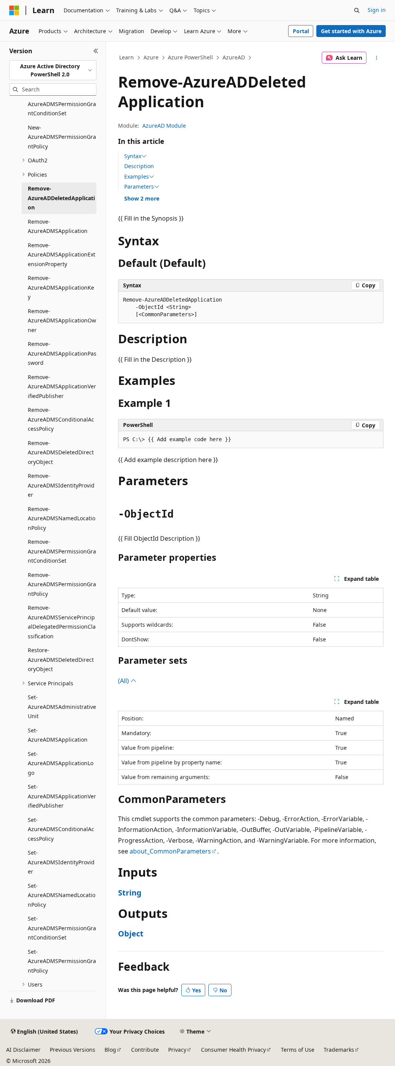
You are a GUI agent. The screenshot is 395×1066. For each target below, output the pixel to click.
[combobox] (52, 70)
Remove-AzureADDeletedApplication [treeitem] (61, 198)
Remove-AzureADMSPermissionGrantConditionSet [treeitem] (62, 551)
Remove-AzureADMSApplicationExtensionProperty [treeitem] (61, 254)
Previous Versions (72, 1049)
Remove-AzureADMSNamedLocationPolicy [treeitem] (61, 518)
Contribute (145, 1049)
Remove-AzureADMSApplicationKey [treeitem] (61, 287)
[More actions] (376, 58)
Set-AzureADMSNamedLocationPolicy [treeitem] (61, 895)
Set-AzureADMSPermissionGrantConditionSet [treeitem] (62, 928)
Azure (151, 57)
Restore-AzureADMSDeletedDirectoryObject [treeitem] (61, 659)
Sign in (377, 9)
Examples (136, 176)
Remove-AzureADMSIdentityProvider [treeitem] (61, 485)
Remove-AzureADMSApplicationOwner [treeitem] (62, 320)
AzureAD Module (164, 125)
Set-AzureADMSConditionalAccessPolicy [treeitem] (61, 829)
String (130, 892)
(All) (124, 680)
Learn (126, 57)
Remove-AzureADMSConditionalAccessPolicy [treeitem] (61, 419)
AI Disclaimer (23, 1049)
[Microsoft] (14, 10)
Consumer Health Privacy (233, 1049)
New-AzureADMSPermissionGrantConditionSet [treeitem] (62, 104)
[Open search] (357, 10)
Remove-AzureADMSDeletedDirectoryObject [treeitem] (61, 452)
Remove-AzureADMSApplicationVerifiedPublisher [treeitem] (62, 386)
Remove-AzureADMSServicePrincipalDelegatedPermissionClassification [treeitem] (62, 622)
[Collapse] (96, 51)
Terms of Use (297, 1049)
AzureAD (234, 57)
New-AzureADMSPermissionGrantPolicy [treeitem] (62, 137)
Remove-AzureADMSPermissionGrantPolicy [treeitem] (62, 584)
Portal (301, 31)
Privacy (177, 1049)
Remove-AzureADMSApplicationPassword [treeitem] (62, 353)
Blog (110, 1049)
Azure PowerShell (190, 57)
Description (139, 166)
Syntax (132, 156)
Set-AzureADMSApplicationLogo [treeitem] (60, 763)
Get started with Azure (351, 31)
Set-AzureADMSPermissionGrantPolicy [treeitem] (62, 961)
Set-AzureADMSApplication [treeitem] (58, 735)
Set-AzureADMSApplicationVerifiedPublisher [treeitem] (62, 796)
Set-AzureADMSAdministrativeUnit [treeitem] (62, 706)
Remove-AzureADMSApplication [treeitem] (58, 226)
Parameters (139, 186)
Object (130, 933)
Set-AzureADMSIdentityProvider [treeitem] (61, 862)
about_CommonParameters (170, 851)
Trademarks (339, 1049)
